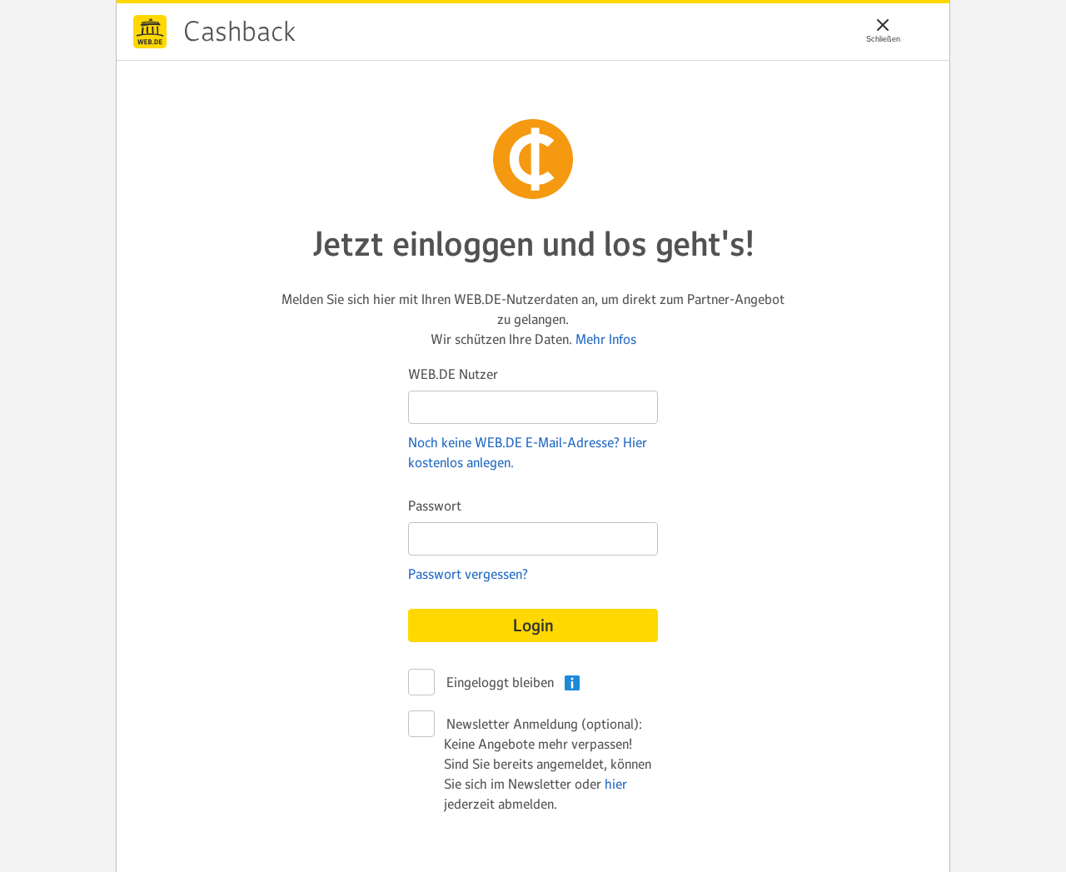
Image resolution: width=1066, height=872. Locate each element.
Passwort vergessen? (468, 574)
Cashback (150, 31)
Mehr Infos (605, 339)
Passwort (434, 505)
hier (616, 783)
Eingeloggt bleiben (499, 682)
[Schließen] (883, 25)
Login (533, 625)
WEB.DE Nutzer (453, 374)
